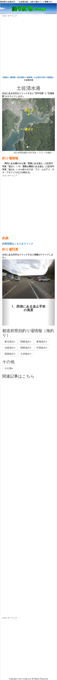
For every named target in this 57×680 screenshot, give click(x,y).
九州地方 (25, 353)
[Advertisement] (28, 45)
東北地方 (9, 341)
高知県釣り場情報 (24, 77)
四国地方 (9, 353)
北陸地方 (9, 347)
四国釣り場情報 (9, 77)
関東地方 (25, 341)
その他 (8, 368)
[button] (6, 124)
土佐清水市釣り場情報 (43, 77)
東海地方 (41, 341)
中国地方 (41, 347)
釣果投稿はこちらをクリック (17, 243)
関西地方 (25, 347)
